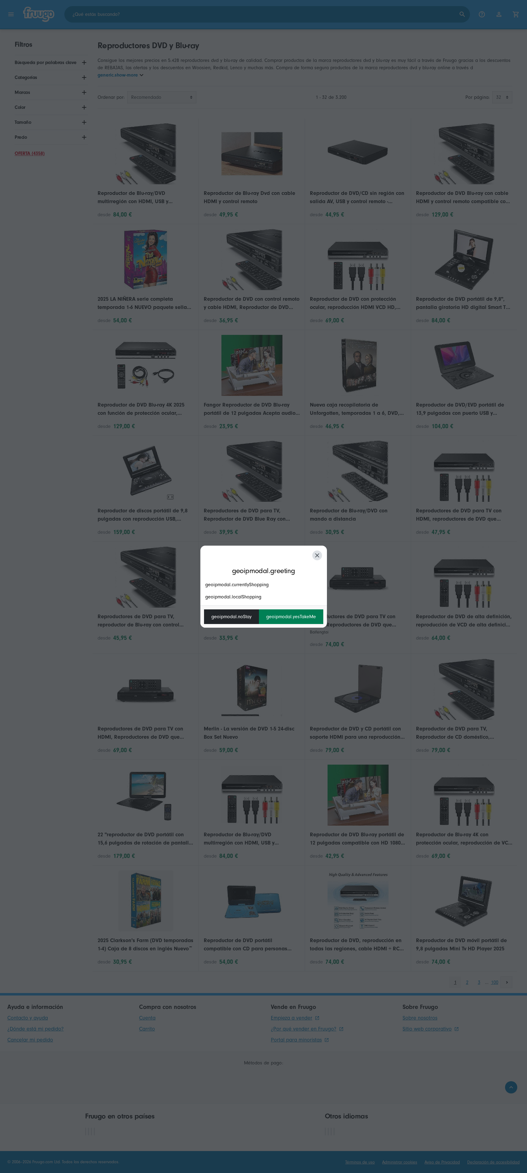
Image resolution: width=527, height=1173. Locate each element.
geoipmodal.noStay (231, 616)
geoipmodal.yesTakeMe (291, 616)
